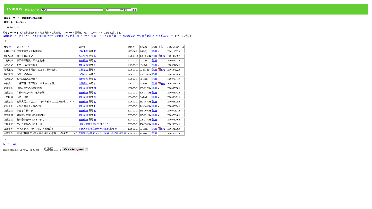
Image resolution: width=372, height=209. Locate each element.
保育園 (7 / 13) (62, 35)
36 (95, 92)
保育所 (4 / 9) (115, 35)
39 (95, 56)
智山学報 (83, 56)
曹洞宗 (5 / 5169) (99, 35)
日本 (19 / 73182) (27, 35)
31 (95, 88)
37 (95, 97)
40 (95, 51)
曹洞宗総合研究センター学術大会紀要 (98, 133)
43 (95, 106)
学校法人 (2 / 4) (166, 35)
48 (95, 119)
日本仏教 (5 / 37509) (80, 35)
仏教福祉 (83, 69)
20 (95, 60)
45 (95, 110)
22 (95, 79)
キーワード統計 (11, 144)
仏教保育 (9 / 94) (45, 35)
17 (106, 124)
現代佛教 (83, 51)
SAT (32, 18)
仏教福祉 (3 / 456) (132, 35)
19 (125, 133)
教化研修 (83, 60)
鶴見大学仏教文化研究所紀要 (94, 128)
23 (116, 128)
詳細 (154, 51)
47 (95, 115)
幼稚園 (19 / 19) (10, 35)
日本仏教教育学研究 (89, 124)
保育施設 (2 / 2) (150, 35)
